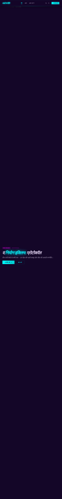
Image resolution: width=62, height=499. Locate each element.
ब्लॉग (26, 3)
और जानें (20, 262)
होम (21, 3)
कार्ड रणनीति (6, 3)
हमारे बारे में (31, 3)
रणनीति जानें (55, 3)
